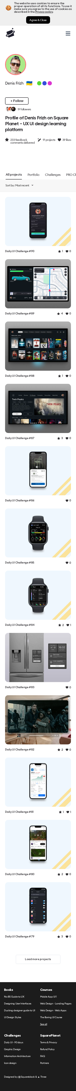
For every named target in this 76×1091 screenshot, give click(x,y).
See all (43, 1024)
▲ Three (41, 1076)
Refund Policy (47, 1049)
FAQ (42, 1056)
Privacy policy (44, 12)
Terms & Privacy (48, 1042)
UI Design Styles (12, 1017)
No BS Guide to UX (14, 996)
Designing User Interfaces (17, 1003)
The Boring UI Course (51, 1017)
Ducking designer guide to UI (19, 1010)
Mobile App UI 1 (48, 996)
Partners (44, 1063)
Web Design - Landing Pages (55, 1003)
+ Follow (17, 101)
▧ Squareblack (26, 1076)
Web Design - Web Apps (53, 1010)
